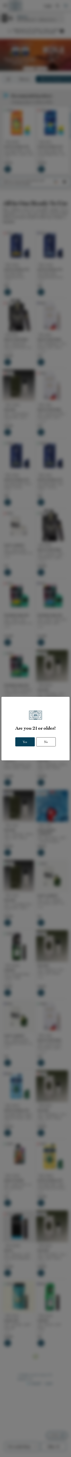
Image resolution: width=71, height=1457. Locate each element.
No (46, 742)
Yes (25, 742)
